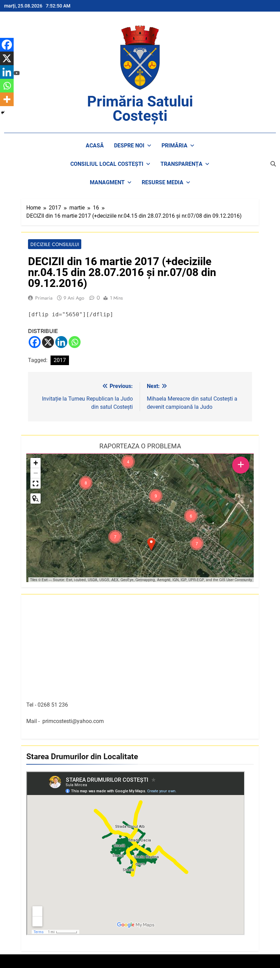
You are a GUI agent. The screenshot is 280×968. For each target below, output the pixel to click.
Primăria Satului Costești (140, 108)
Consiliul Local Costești (106, 164)
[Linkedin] (61, 342)
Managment (107, 182)
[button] (151, 544)
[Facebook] (35, 342)
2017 (60, 360)
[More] (7, 99)
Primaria (44, 297)
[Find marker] (35, 498)
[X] (48, 342)
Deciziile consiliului (54, 244)
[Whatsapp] (75, 342)
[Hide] (2, 112)
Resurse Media (162, 182)
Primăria (174, 145)
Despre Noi (129, 145)
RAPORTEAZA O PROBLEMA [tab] (140, 446)
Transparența (181, 164)
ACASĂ (95, 145)
